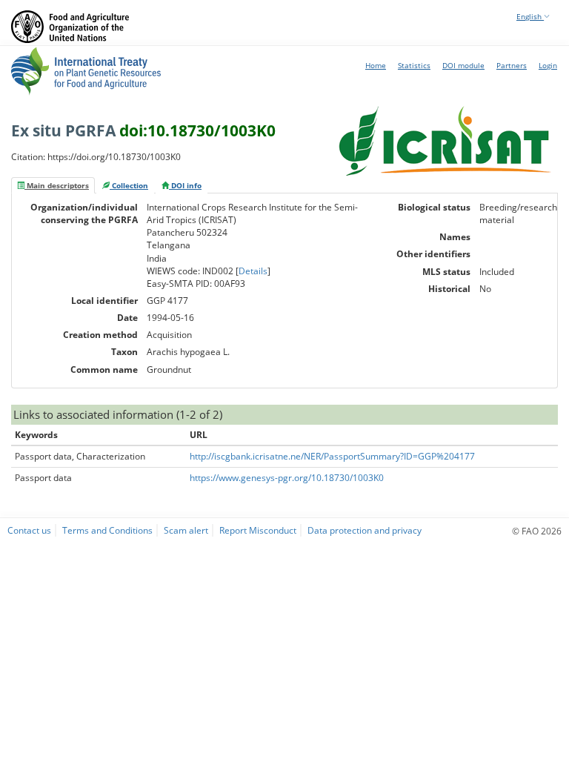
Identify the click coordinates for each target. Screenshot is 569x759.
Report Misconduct (257, 530)
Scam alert (186, 530)
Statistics (414, 65)
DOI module (463, 65)
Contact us (29, 530)
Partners (511, 65)
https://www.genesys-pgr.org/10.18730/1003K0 (287, 477)
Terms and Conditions (107, 530)
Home (375, 65)
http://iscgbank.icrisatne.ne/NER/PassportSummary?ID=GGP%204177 (332, 456)
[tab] (53, 185)
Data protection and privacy (364, 530)
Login (548, 65)
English (530, 16)
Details (253, 271)
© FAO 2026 (537, 531)
